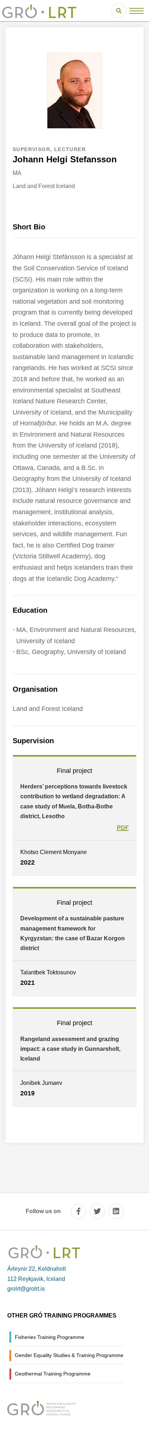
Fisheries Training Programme (49, 1337)
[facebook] (78, 1211)
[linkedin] (116, 1211)
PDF (123, 828)
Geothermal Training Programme (52, 1374)
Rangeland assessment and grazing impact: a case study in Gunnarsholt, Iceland (70, 1049)
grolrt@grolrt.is (26, 1289)
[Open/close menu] (136, 10)
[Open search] (118, 10)
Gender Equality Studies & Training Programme (69, 1355)
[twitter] (97, 1211)
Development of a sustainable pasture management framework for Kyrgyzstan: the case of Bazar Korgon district (72, 933)
